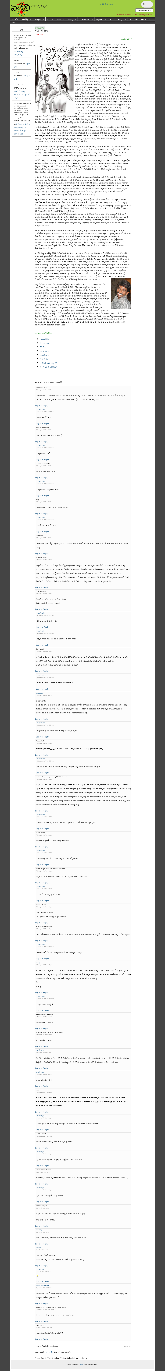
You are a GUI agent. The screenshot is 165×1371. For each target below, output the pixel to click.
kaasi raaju (40, 409)
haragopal (39, 693)
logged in (50, 1352)
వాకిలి (81, 1364)
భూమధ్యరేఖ (44, 339)
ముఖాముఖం (84, 19)
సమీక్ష (69, 19)
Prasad (38, 1247)
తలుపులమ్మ (44, 343)
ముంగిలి (15, 19)
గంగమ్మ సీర (44, 359)
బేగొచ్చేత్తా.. (44, 347)
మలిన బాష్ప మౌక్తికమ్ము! (18, 52)
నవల (58, 19)
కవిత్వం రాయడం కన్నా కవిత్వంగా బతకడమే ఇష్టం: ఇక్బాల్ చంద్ (22, 129)
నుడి (13, 22)
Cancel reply (127, 1346)
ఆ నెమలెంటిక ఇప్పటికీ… (49, 363)
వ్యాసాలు (98, 19)
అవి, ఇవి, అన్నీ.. (115, 19)
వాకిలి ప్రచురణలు (106, 4)
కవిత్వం (37, 19)
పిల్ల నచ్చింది (44, 351)
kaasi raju (40, 1115)
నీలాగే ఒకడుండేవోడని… (49, 367)
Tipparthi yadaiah (42, 1285)
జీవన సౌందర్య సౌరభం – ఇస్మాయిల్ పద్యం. (22, 94)
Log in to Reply (41, 406)
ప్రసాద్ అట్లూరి (40, 1050)
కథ (48, 19)
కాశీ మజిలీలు (40, 28)
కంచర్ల (38, 962)
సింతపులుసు (45, 355)
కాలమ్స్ (24, 19)
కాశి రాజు (40, 34)
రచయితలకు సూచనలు (137, 19)
